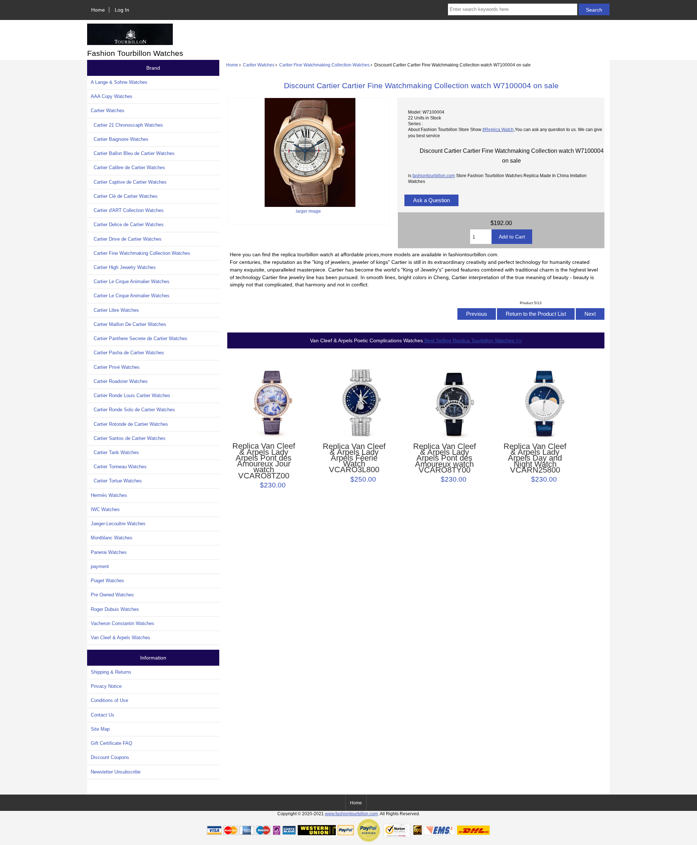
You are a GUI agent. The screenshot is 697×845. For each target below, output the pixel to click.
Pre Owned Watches (112, 594)
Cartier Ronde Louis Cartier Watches (130, 395)
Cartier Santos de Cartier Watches (128, 438)
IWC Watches (105, 509)
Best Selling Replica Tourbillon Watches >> (472, 340)
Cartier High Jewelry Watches (123, 267)
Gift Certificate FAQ (111, 743)
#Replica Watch (498, 129)
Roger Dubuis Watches (115, 609)
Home (98, 10)
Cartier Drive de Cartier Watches (126, 239)
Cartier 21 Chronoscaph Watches (127, 125)
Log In (122, 10)
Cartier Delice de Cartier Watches (127, 224)
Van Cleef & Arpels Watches (120, 637)
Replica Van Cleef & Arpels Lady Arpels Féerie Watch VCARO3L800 (354, 458)
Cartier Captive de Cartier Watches (129, 182)
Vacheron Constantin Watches (122, 623)
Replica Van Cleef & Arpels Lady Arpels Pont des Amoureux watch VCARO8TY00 (444, 458)
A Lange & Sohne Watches (119, 82)
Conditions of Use (109, 700)
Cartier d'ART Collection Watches (127, 210)
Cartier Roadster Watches (119, 381)
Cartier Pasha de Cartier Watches (127, 352)
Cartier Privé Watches (115, 367)
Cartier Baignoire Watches (119, 139)
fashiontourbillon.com (433, 175)
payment (100, 566)
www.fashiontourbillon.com (351, 813)
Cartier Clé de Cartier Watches (124, 196)
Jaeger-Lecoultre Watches (118, 523)
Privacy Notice (106, 686)
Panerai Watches (109, 552)
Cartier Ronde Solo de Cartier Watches (133, 409)
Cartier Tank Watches (115, 452)
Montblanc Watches (112, 537)
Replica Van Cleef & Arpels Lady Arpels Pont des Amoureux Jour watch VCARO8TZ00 (263, 460)
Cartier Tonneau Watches (119, 466)
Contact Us (102, 715)
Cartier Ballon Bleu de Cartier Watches (133, 153)
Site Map (100, 729)
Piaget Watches (107, 580)
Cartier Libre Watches (115, 310)
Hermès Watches (109, 495)
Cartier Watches (258, 64)
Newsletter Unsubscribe (115, 772)
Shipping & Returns (111, 672)
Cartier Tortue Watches (116, 480)
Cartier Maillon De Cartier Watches (128, 324)
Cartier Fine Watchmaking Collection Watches (324, 64)
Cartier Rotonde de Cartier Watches (129, 424)
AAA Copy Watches (112, 96)
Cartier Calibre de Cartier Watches (128, 167)
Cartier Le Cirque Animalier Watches (130, 281)
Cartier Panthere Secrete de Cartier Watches (139, 338)
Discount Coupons (110, 757)
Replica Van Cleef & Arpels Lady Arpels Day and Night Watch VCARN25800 (535, 458)
